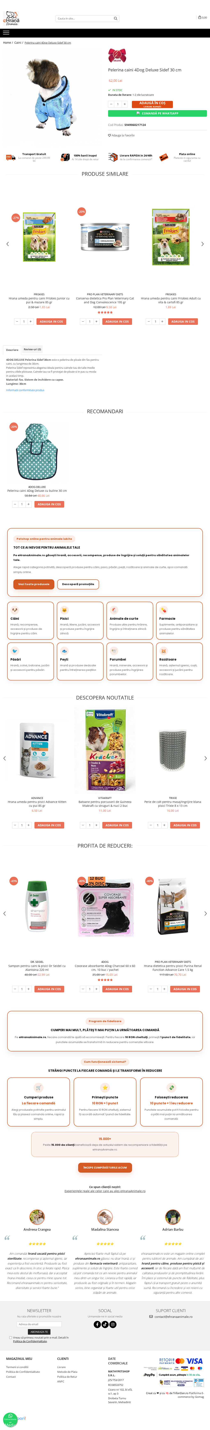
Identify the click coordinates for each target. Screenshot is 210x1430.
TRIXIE (173, 798)
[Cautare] (115, 18)
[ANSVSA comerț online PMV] (199, 1382)
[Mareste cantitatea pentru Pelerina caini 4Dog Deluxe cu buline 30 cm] (29, 504)
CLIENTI (63, 1359)
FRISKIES (39, 294)
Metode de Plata (67, 1372)
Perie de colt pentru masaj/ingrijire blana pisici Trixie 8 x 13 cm (172, 804)
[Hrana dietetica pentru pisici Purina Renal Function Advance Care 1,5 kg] (173, 906)
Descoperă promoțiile (78, 584)
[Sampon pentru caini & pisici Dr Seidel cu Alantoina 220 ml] (37, 906)
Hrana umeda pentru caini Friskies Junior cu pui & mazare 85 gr (39, 300)
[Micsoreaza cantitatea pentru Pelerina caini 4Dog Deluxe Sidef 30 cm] (111, 104)
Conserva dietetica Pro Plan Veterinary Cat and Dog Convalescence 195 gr (105, 300)
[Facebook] (97, 1324)
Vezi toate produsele (33, 584)
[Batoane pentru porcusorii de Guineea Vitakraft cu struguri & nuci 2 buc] (105, 750)
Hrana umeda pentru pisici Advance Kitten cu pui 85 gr (37, 804)
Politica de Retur (67, 1377)
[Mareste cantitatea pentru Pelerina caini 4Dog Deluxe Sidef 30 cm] (125, 104)
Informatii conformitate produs (25, 390)
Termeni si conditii (17, 1367)
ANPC (60, 1381)
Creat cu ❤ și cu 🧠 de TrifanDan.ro (167, 1393)
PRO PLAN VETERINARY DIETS (105, 294)
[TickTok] (105, 1324)
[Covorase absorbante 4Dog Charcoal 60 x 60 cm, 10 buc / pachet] (105, 906)
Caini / (19, 43)
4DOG (104, 962)
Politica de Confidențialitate (30, 1341)
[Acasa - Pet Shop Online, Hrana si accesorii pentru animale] (23, 18)
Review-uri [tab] (32, 349)
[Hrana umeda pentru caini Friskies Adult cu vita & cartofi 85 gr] (171, 237)
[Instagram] (112, 1324)
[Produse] (6, 34)
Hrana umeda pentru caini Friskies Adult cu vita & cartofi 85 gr (171, 300)
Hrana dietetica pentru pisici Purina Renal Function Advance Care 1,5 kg (173, 968)
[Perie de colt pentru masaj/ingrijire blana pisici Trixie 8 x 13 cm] (173, 750)
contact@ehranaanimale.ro (173, 1317)
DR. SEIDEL (37, 962)
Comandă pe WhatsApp (160, 113)
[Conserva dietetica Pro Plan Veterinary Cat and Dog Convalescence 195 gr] (105, 237)
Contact (11, 1377)
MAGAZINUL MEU (19, 1359)
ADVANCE (37, 798)
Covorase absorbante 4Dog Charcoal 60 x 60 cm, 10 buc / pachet (105, 968)
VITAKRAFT (105, 798)
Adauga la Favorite (123, 135)
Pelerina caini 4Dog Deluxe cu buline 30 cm (37, 491)
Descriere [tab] (12, 350)
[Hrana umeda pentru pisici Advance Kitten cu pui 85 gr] (37, 750)
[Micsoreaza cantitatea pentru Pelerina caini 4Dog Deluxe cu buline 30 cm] (15, 504)
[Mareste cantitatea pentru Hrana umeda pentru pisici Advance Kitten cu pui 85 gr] (29, 825)
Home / (8, 43)
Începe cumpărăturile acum (105, 1168)
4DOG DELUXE (37, 487)
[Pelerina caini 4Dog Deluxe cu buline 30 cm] (37, 452)
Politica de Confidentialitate (23, 1372)
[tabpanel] (52, 97)
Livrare (61, 1367)
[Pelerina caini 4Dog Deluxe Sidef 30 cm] (52, 97)
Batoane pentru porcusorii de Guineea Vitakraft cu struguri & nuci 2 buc (105, 804)
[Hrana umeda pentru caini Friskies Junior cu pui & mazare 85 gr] (39, 237)
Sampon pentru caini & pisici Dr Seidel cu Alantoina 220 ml (37, 968)
